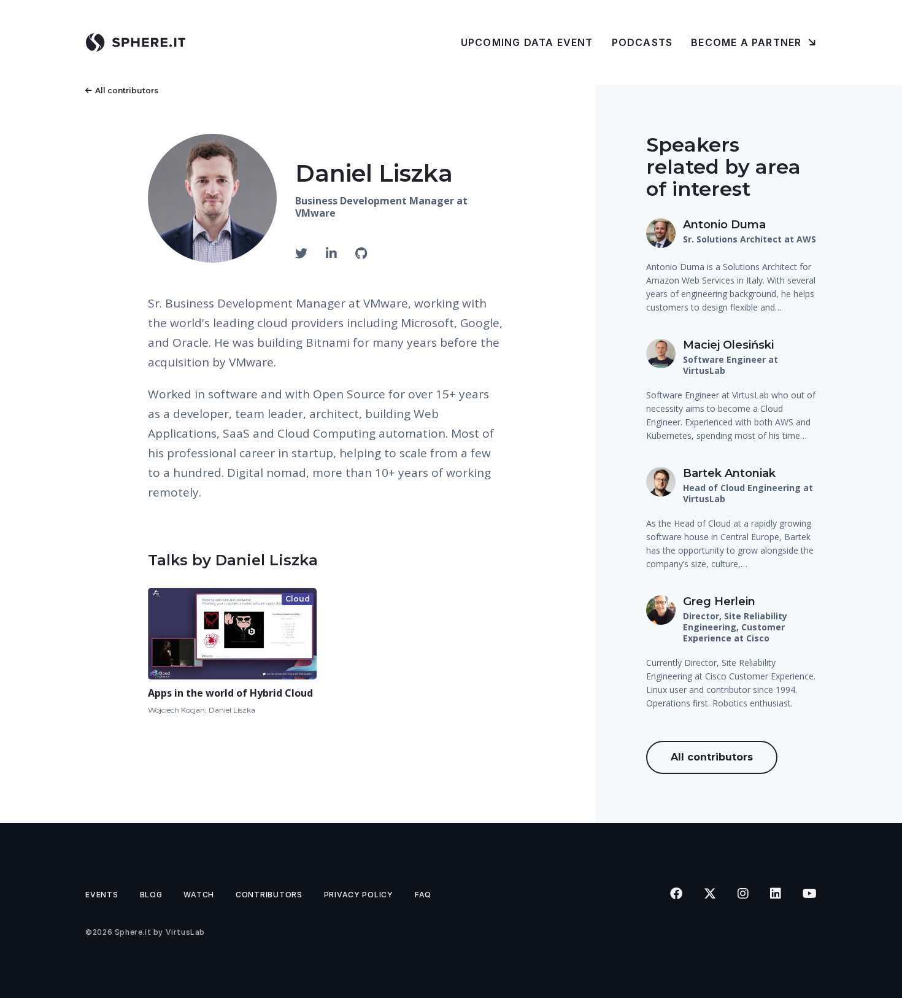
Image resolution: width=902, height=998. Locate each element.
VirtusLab (185, 932)
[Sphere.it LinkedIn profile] (775, 893)
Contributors (269, 894)
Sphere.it (133, 932)
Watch (198, 894)
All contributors (126, 90)
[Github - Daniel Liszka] (361, 253)
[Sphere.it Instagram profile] (743, 893)
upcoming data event (527, 42)
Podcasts (642, 42)
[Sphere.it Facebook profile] (676, 893)
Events (101, 894)
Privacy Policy (358, 894)
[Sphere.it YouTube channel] (809, 893)
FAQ (423, 894)
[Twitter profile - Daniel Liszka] (302, 253)
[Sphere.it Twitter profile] (710, 893)
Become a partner (747, 42)
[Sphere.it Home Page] (140, 42)
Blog (151, 894)
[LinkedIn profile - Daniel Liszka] (333, 253)
